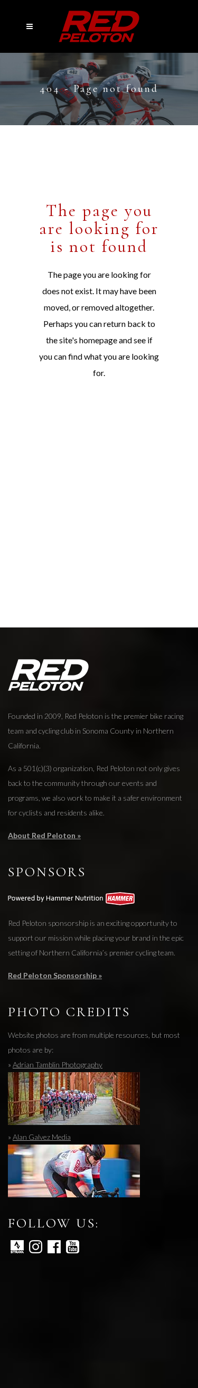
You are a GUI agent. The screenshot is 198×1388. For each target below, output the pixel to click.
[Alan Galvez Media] (74, 1194)
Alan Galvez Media (42, 1136)
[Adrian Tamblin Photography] (74, 1122)
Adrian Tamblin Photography (57, 1064)
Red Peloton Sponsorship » (55, 975)
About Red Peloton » (44, 835)
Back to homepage (113, 420)
